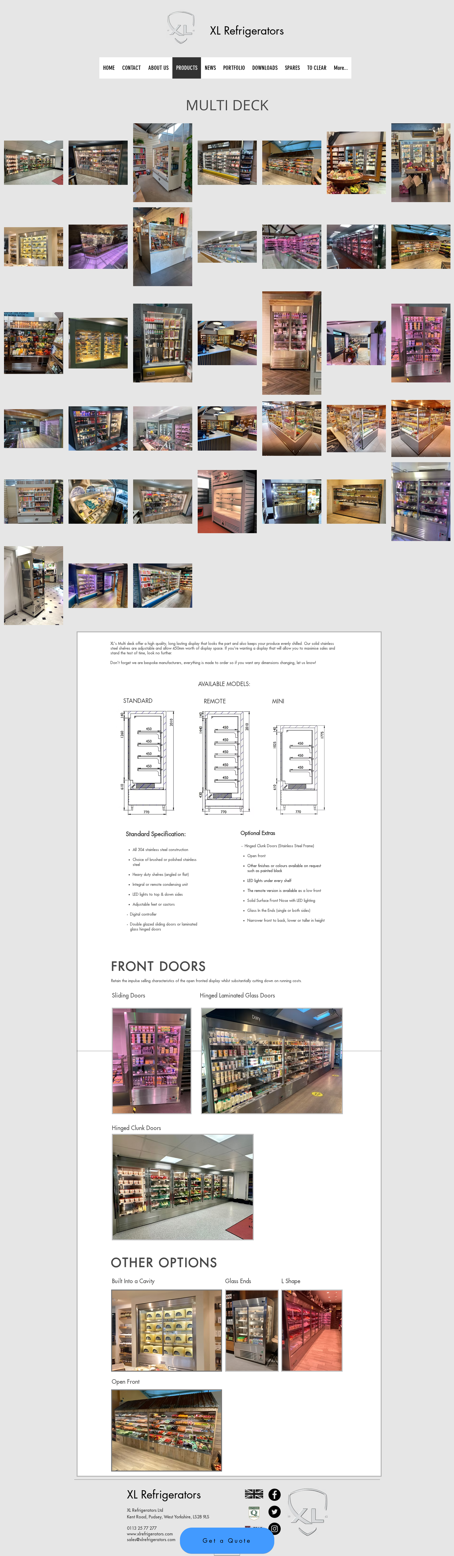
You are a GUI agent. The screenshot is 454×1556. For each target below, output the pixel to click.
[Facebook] (274, 1495)
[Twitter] (274, 1512)
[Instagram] (274, 1529)
